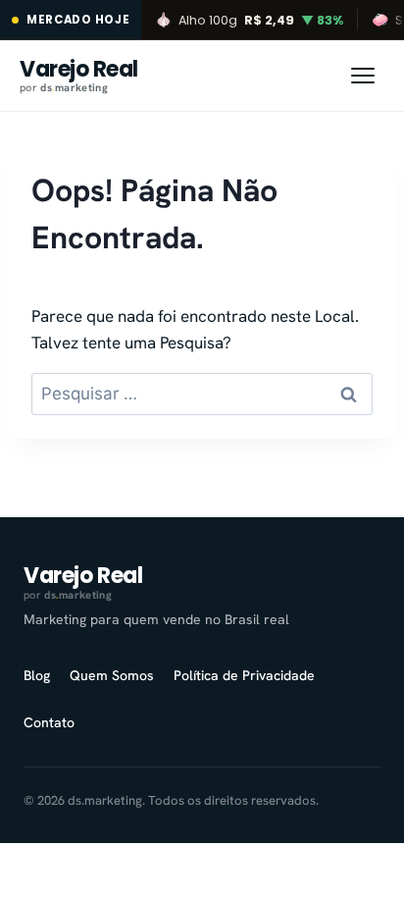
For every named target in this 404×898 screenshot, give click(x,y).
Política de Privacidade (244, 675)
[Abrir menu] (362, 75)
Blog (37, 675)
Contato (49, 722)
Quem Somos (112, 675)
